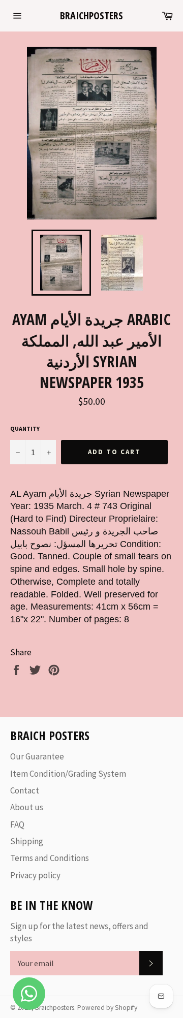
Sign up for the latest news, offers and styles (79, 931)
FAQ (17, 824)
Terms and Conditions (49, 858)
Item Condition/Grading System (68, 773)
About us (26, 807)
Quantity (25, 428)
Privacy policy (35, 875)
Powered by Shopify (107, 1007)
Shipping (26, 841)
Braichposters (91, 15)
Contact (24, 790)
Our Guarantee (37, 756)
